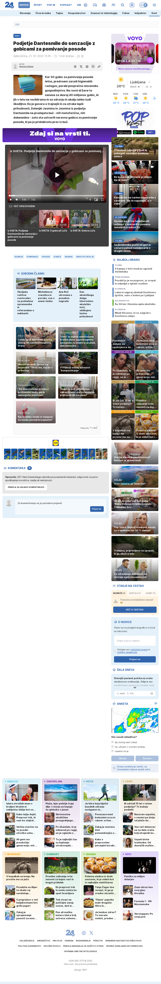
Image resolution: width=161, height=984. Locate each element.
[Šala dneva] (151, 693)
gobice (57, 257)
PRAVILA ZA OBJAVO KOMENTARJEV (26, 487)
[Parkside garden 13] (78, 454)
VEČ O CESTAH (134, 609)
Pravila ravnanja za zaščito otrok (83, 946)
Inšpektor (140, 13)
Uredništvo (43, 941)
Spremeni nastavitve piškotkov (123, 941)
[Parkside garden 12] (70, 454)
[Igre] (95, 5)
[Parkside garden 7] (35, 454)
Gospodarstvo (77, 13)
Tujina (59, 13)
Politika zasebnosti (29, 946)
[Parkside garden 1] (99, 454)
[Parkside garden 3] (7, 454)
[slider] (57, 195)
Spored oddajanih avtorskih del (124, 946)
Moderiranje (83, 941)
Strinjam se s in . (133, 651)
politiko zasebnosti (127, 652)
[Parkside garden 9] (49, 454)
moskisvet (14, 854)
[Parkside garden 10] (56, 454)
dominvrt (53, 854)
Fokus (126, 13)
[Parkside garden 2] (106, 454)
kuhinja (19, 257)
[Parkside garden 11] (63, 454)
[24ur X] (91, 932)
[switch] (143, 5)
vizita (89, 781)
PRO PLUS (57, 941)
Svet (154, 13)
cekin (128, 781)
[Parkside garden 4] (14, 454)
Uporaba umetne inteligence (80, 951)
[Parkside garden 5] (21, 454)
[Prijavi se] (132, 5)
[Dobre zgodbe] (85, 5)
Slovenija (25, 13)
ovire (151, 593)
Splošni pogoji (52, 946)
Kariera (69, 941)
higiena (68, 257)
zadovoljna (54, 781)
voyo (128, 854)
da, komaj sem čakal (126, 742)
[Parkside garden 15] (92, 454)
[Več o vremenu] (154, 98)
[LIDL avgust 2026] (55, 443)
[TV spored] (104, 5)
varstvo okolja (85, 257)
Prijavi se (96, 509)
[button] (23, 225)
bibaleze (12, 781)
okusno (91, 854)
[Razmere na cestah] (113, 5)
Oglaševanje (26, 941)
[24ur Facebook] (84, 932)
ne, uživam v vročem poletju (130, 746)
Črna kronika (43, 13)
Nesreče (119, 593)
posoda (46, 257)
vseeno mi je (121, 751)
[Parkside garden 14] (84, 454)
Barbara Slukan (26, 66)
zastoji (135, 593)
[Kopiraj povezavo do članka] (99, 66)
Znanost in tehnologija (104, 13)
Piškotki (98, 941)
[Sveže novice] (17, 24)
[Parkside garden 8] (42, 454)
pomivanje (32, 257)
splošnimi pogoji (139, 649)
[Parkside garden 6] (28, 454)
